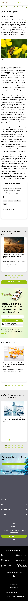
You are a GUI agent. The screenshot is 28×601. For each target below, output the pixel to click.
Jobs (2, 504)
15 (11, 277)
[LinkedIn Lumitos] (14, 576)
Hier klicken (14, 324)
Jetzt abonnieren (14, 536)
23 (19, 447)
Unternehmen (4, 484)
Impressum (7, 596)
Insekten (25, 20)
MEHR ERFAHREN (14, 464)
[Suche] (16, 2)
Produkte (3, 489)
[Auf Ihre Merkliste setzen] (23, 3)
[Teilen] (19, 2)
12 (22, 275)
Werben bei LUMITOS (13, 582)
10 (19, 275)
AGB (14, 596)
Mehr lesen (4, 333)
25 (22, 447)
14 (10, 277)
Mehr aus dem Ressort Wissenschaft (14, 282)
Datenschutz (20, 596)
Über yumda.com (14, 587)
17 (14, 277)
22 (18, 447)
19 (17, 277)
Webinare (3, 499)
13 (5, 447)
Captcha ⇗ (20, 326)
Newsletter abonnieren (12, 320)
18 (16, 277)
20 (15, 447)
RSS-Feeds (3, 514)
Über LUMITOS (13, 584)
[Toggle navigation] (26, 3)
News (2, 479)
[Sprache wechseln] (21, 2)
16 (13, 277)
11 (21, 275)
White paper (4, 494)
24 (21, 447)
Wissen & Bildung (5, 509)
